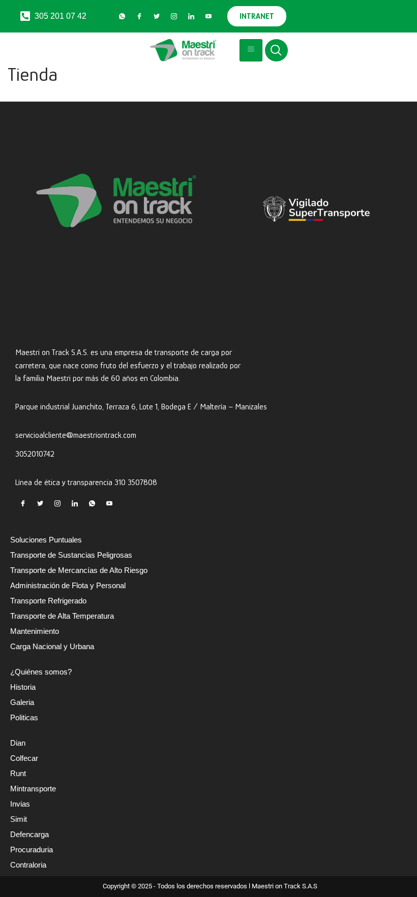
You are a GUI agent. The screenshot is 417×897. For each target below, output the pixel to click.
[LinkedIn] (191, 16)
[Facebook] (139, 16)
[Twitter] (156, 16)
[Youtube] (208, 16)
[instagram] (174, 16)
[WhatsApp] (122, 16)
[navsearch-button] (276, 50)
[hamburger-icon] (251, 50)
